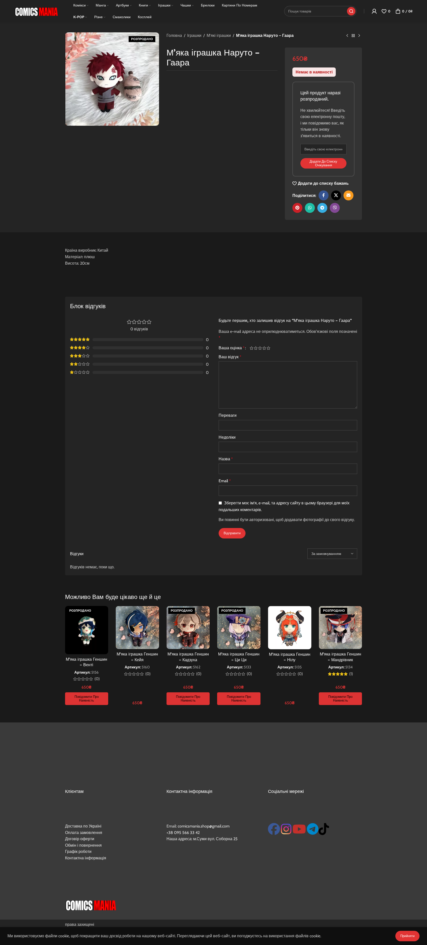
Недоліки (227, 437)
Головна (174, 35)
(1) (351, 674)
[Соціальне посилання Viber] (335, 208)
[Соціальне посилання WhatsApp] (310, 208)
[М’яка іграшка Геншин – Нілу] (289, 627)
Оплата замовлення (83, 832)
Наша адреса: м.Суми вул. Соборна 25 (202, 838)
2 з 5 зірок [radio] (256, 348)
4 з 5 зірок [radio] (264, 348)
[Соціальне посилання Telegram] (322, 208)
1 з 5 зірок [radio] (252, 348)
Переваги (228, 415)
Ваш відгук (230, 356)
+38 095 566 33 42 (183, 832)
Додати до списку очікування (323, 163)
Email (225, 480)
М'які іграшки (219, 35)
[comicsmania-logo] (90, 904)
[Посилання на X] (336, 195)
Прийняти (407, 936)
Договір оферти (79, 838)
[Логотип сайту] (36, 10)
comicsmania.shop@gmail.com (204, 826)
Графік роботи (78, 851)
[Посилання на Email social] (348, 195)
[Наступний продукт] (359, 36)
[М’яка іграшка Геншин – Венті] (86, 630)
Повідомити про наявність (87, 699)
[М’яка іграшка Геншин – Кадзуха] (188, 627)
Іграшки (194, 35)
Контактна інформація (85, 858)
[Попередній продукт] (347, 36)
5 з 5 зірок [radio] (268, 348)
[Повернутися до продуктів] (353, 36)
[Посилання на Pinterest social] (297, 208)
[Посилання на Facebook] (324, 195)
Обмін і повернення (83, 845)
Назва (226, 459)
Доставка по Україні (83, 826)
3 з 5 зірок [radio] (260, 348)
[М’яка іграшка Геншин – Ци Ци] (238, 627)
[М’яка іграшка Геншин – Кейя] (137, 627)
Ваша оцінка (232, 348)
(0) (97, 679)
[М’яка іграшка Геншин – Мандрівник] (340, 627)
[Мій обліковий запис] (374, 11)
